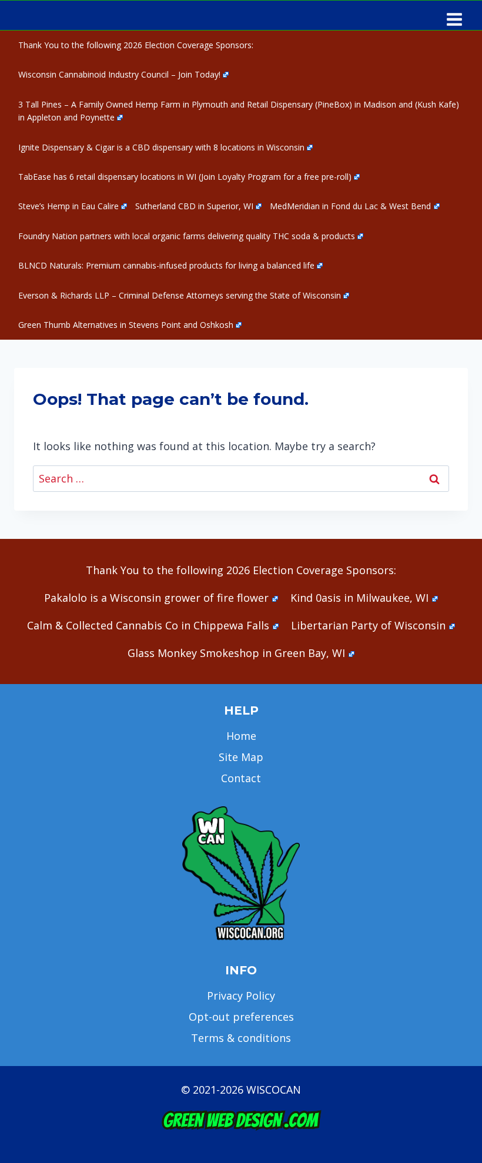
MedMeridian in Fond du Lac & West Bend (350, 206)
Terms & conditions (241, 1038)
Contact (241, 778)
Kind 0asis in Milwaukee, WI (359, 598)
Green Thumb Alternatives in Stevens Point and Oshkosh (125, 324)
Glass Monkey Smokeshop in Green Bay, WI (236, 653)
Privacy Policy (241, 995)
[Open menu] (454, 15)
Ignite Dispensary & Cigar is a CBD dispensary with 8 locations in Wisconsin (161, 147)
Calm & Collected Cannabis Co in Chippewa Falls (148, 625)
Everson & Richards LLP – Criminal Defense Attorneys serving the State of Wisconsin (179, 295)
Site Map (241, 757)
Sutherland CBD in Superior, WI (194, 206)
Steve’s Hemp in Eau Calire (68, 206)
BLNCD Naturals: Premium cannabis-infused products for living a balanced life (166, 265)
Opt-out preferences (241, 1017)
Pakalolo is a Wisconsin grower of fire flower (156, 598)
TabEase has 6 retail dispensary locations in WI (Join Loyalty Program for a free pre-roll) (185, 176)
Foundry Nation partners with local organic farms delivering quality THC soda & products (186, 236)
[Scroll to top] (452, 969)
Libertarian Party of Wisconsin (368, 625)
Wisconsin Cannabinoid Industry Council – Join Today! (119, 74)
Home (241, 736)
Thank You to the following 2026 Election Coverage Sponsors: (135, 45)
